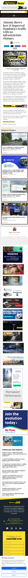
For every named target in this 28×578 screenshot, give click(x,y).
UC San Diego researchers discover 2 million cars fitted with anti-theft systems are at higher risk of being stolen (14, 465)
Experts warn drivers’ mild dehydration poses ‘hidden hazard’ (13, 494)
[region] (14, 567)
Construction (9, 68)
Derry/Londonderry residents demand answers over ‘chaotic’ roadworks (13, 147)
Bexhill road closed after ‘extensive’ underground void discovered (12, 489)
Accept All (14, 568)
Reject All (14, 575)
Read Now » (5, 152)
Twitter (17, 236)
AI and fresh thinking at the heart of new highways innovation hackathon (13, 459)
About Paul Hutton (14, 234)
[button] (6, 46)
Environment (16, 68)
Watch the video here (9, 121)
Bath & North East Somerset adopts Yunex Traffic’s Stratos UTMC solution (14, 195)
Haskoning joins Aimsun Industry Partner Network (14, 218)
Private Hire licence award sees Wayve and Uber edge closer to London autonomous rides (14, 483)
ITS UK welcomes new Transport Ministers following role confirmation (14, 471)
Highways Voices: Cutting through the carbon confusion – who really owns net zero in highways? (14, 454)
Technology (22, 68)
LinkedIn (24, 236)
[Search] (26, 12)
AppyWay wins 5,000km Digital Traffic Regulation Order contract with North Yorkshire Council (13, 171)
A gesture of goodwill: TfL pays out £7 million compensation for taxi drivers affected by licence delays (12, 477)
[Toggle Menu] (14, 16)
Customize (14, 571)
